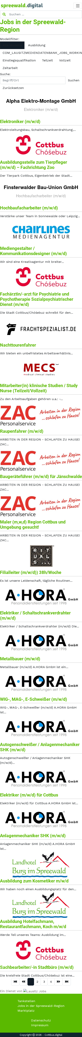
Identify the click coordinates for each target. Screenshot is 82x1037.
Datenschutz (41, 1020)
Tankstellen (26, 1001)
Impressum (39, 1025)
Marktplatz (26, 1010)
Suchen (73, 80)
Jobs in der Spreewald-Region (41, 1006)
